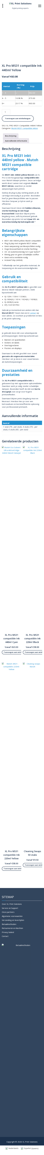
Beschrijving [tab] (10, 136)
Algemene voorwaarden (12, 916)
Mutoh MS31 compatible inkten (24, 128)
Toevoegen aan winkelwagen (18, 118)
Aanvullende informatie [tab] (16, 141)
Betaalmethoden (9, 924)
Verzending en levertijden (13, 920)
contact (33, 313)
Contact (5, 936)
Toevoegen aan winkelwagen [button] (16, 652)
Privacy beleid (8, 932)
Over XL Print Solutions (12, 904)
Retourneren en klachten (12, 928)
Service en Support (10, 908)
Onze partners (8, 912)
